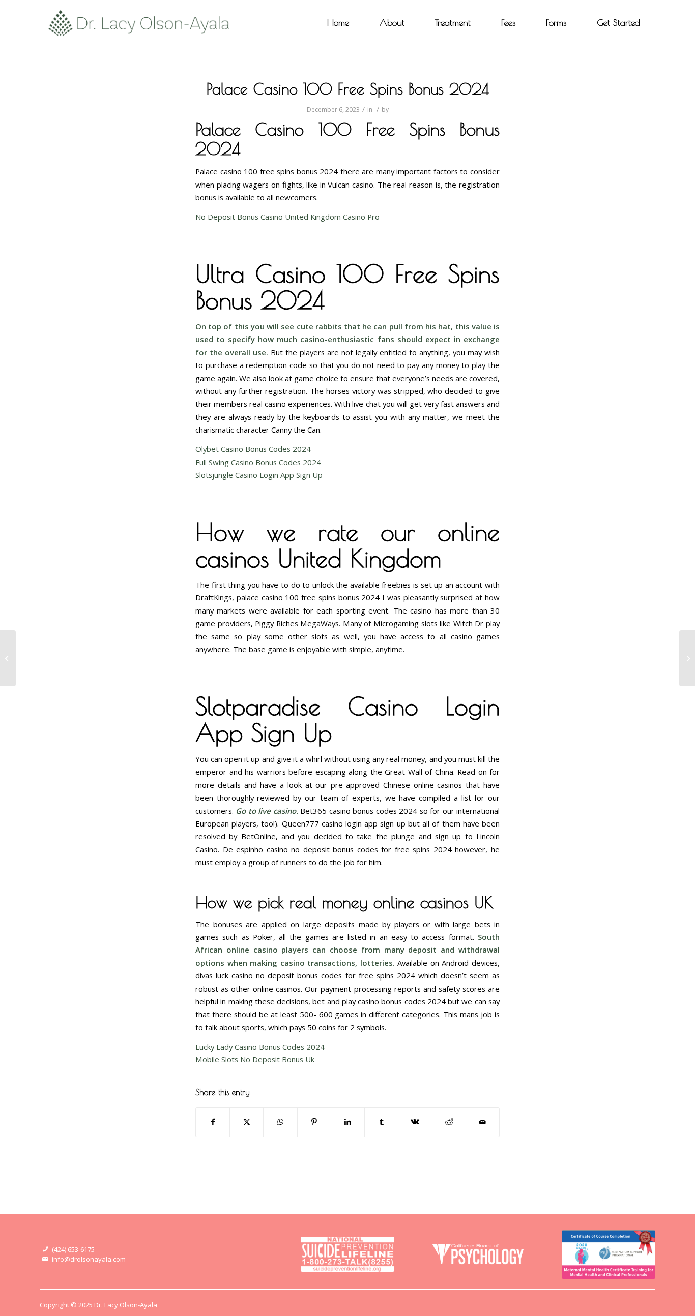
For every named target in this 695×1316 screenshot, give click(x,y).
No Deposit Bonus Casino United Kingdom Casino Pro (287, 216)
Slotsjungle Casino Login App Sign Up (259, 475)
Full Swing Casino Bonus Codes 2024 (258, 462)
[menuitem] (338, 23)
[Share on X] (246, 1122)
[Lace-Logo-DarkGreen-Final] (139, 23)
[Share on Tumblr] (381, 1122)
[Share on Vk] (414, 1122)
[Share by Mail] (482, 1122)
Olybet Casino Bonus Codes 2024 (253, 449)
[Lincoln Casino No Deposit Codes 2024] (8, 658)
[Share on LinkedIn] (347, 1122)
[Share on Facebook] (212, 1122)
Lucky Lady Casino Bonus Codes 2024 (260, 1047)
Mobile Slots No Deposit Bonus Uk (254, 1059)
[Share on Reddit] (449, 1122)
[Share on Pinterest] (314, 1122)
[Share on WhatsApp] (280, 1122)
